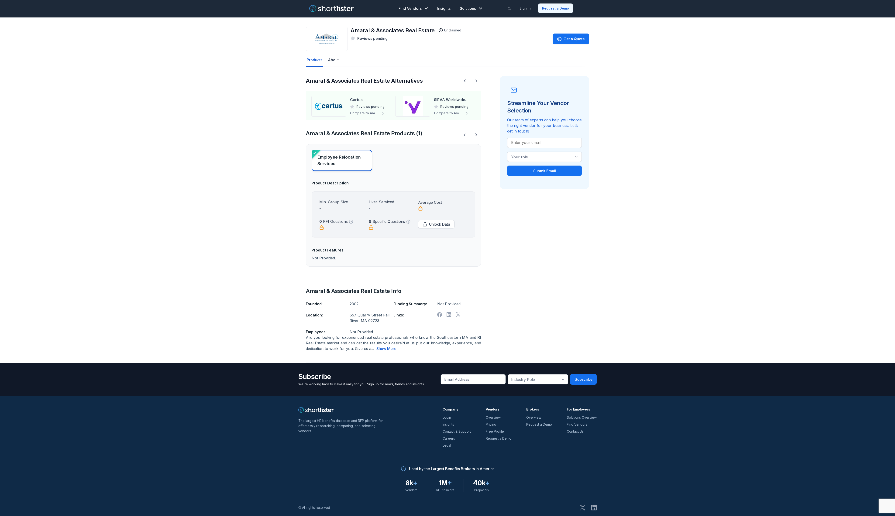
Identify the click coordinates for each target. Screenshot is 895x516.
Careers (449, 438)
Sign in (525, 8)
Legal (447, 445)
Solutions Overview (582, 417)
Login (447, 417)
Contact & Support (457, 431)
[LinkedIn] (594, 507)
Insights (444, 8)
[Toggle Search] (509, 8)
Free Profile (495, 431)
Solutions (468, 8)
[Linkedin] (449, 314)
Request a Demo (555, 8)
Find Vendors (410, 8)
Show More (386, 348)
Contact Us (575, 431)
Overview (493, 417)
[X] (458, 314)
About (333, 60)
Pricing (491, 424)
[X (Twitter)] (582, 507)
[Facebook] (439, 314)
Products (314, 60)
